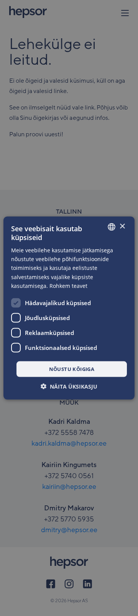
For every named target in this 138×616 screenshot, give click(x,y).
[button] (69, 386)
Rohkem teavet (68, 285)
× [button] (122, 226)
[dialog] (69, 308)
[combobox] (111, 226)
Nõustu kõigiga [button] (72, 368)
